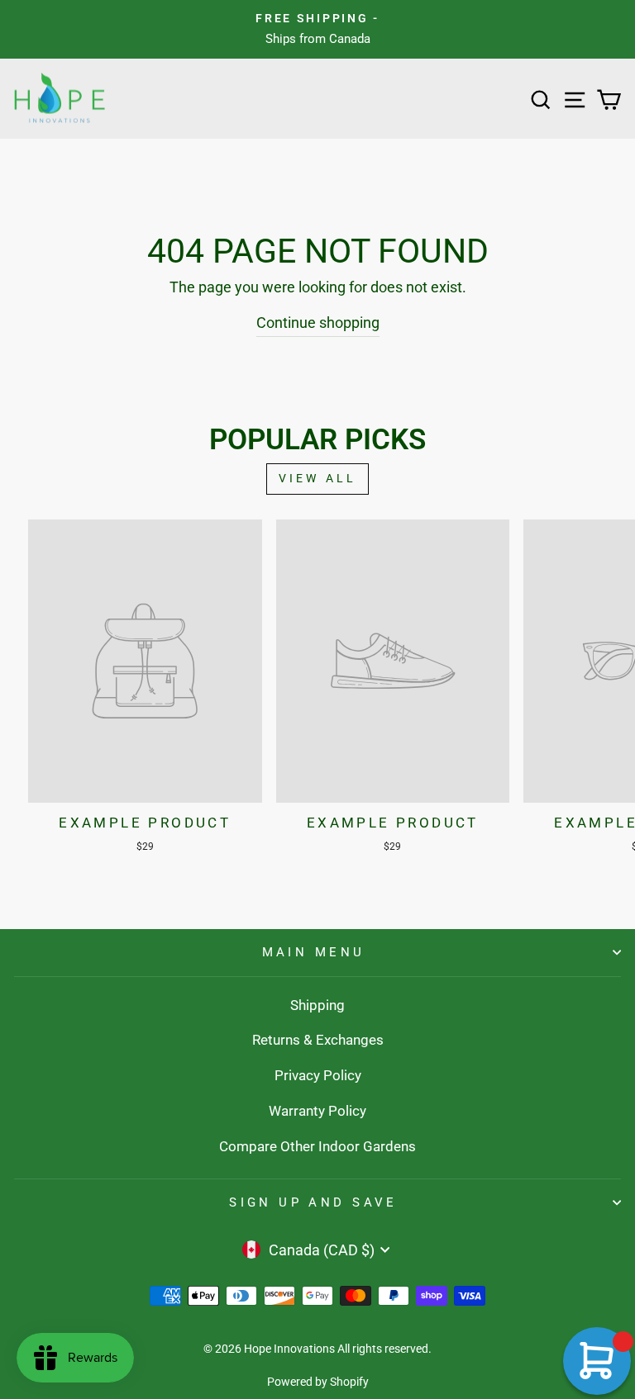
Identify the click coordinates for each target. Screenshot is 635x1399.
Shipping (317, 1005)
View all (318, 478)
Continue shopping (318, 322)
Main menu (313, 952)
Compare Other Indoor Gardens (317, 1146)
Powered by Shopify (318, 1381)
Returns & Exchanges (318, 1039)
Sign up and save (313, 1202)
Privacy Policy (318, 1075)
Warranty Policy (317, 1111)
